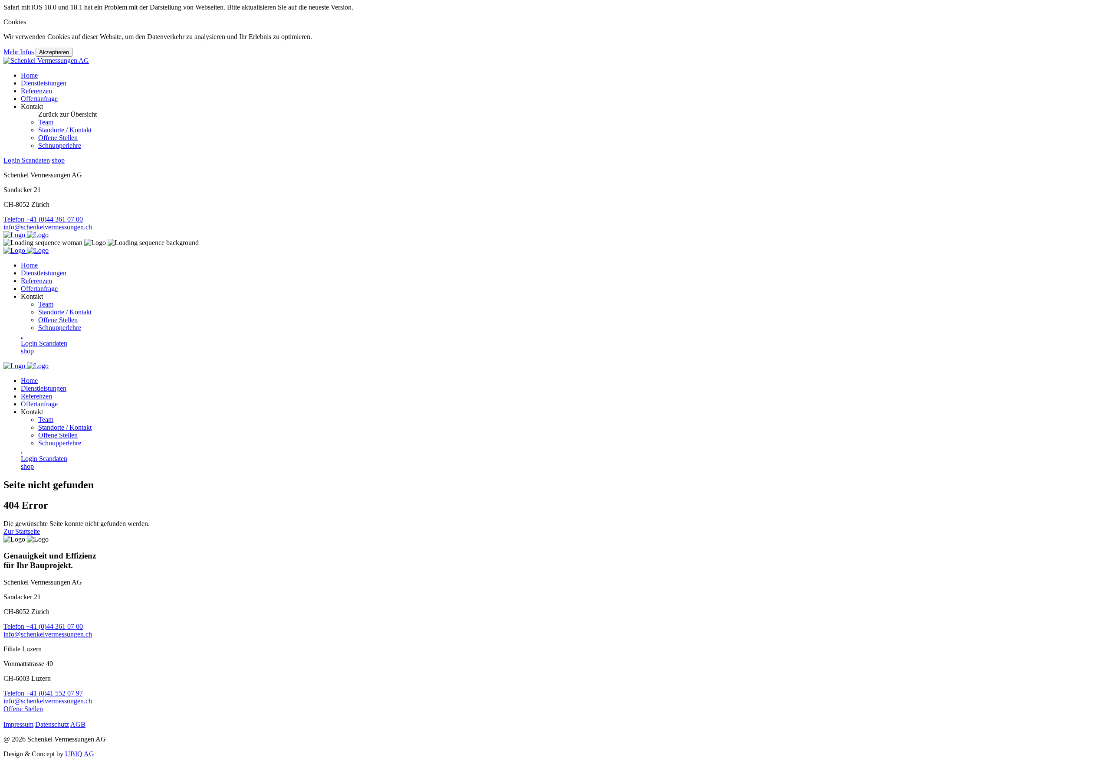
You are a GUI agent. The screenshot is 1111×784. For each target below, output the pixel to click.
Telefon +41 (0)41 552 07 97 (43, 693)
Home (29, 75)
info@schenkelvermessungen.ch (47, 227)
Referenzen (36, 91)
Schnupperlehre (59, 145)
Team (45, 122)
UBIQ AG (79, 754)
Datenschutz (52, 724)
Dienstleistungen (43, 83)
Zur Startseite (21, 531)
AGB (77, 724)
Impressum (18, 724)
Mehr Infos (18, 52)
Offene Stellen (58, 137)
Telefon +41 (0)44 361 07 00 (43, 219)
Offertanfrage (39, 98)
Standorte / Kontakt (65, 130)
